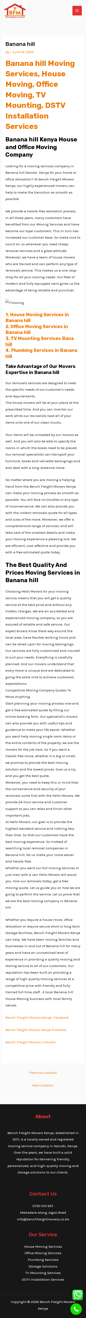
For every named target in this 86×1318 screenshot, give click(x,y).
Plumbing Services (43, 1260)
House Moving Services (43, 1246)
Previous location (43, 1072)
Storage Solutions (43, 1266)
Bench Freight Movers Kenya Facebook (37, 1017)
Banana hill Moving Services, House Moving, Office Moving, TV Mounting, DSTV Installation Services (40, 95)
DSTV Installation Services (43, 1279)
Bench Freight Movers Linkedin (30, 1042)
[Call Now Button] (76, 1309)
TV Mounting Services (43, 1273)
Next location (43, 1085)
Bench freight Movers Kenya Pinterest (35, 1030)
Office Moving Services (43, 1253)
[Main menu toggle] (77, 10)
